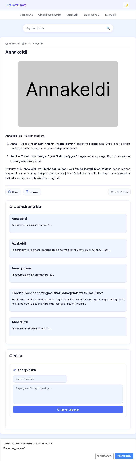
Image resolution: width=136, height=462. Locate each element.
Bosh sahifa (26, 14)
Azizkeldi (19, 243)
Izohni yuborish (70, 409)
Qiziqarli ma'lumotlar (49, 14)
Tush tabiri (110, 14)
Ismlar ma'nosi (91, 14)
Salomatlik (72, 14)
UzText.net (16, 5)
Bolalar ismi (14, 43)
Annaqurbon (21, 268)
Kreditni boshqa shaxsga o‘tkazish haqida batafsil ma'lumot (58, 293)
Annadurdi (20, 322)
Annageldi (20, 218)
